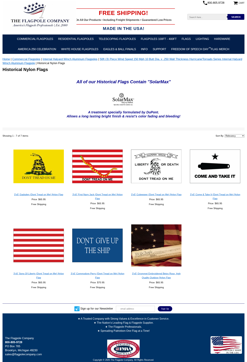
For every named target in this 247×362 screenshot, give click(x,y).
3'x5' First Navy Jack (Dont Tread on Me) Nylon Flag (97, 196)
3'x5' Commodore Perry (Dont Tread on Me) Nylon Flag (97, 275)
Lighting (202, 39)
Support (159, 49)
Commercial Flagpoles (35, 39)
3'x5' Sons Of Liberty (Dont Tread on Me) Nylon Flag (38, 275)
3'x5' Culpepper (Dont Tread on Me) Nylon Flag (156, 194)
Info (144, 49)
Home (6, 59)
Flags (186, 39)
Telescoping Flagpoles (117, 39)
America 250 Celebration (37, 49)
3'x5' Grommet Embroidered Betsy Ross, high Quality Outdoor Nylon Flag (156, 275)
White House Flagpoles (79, 49)
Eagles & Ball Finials (119, 49)
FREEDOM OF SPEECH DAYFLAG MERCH (200, 49)
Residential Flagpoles (76, 39)
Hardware (222, 39)
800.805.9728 (216, 2)
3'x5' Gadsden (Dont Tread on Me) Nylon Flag (38, 194)
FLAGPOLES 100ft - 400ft (159, 39)
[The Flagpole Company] (39, 15)
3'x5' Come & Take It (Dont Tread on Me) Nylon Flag (215, 196)
